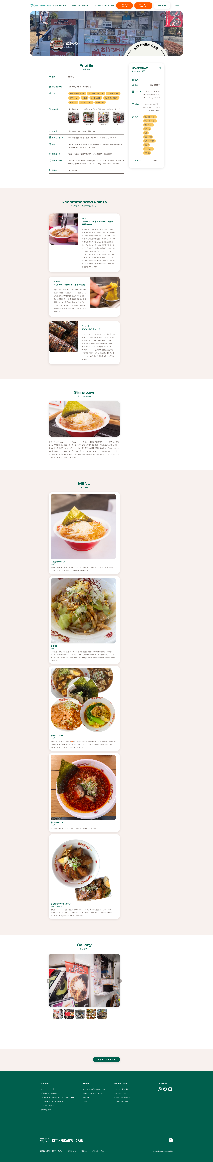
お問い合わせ (162, 6)
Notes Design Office (166, 1151)
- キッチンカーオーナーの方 (52, 1101)
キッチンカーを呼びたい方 (81, 5)
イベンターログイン (121, 1093)
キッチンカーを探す (60, 5)
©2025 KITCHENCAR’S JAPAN (51, 1151)
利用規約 (84, 1151)
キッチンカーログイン (122, 1101)
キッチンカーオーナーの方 (104, 5)
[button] (120, 981)
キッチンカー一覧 (47, 1089)
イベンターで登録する (124, 5)
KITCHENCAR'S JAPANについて (95, 1089)
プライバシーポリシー (99, 1151)
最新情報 (86, 1097)
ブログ (85, 1101)
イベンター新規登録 (121, 1089)
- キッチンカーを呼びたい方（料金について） (58, 1097)
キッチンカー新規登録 (122, 1097)
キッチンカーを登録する (143, 5)
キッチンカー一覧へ (106, 1059)
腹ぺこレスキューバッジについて (95, 1093)
